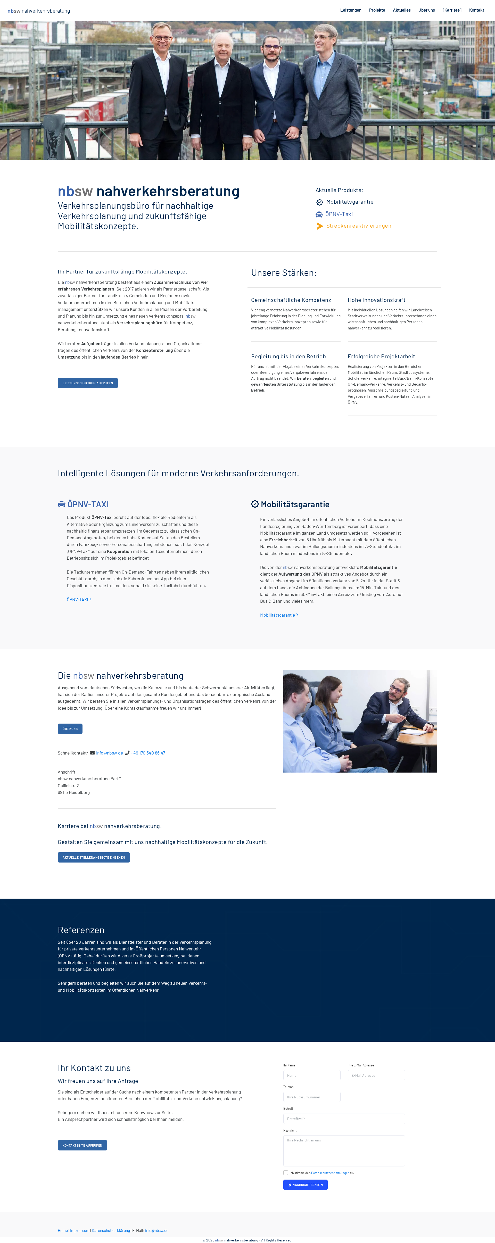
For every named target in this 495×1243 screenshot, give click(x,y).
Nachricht (289, 1130)
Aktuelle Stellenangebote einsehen (94, 857)
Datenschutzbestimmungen (330, 1173)
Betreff (288, 1108)
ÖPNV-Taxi (339, 213)
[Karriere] (452, 9)
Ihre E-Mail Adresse (361, 1065)
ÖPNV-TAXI (77, 599)
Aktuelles (402, 9)
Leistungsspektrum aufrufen (88, 383)
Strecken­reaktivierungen (359, 225)
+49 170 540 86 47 (148, 753)
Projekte (377, 9)
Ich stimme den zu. (322, 1173)
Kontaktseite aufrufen (82, 1145)
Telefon (288, 1087)
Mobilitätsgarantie (350, 201)
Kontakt (476, 9)
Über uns (426, 9)
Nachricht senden (307, 1185)
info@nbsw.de (109, 753)
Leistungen (350, 9)
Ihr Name (289, 1065)
